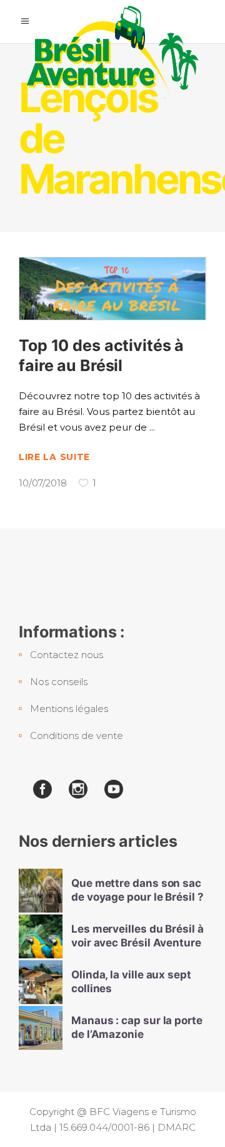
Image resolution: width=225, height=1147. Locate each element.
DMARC (177, 1127)
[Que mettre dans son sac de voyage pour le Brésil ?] (40, 891)
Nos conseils (59, 682)
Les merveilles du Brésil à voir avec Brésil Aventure (137, 935)
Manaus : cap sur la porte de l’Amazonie (136, 1027)
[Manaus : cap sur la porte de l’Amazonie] (40, 1028)
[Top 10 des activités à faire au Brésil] (112, 288)
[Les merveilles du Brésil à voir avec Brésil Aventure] (40, 936)
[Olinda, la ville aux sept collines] (40, 982)
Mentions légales (69, 709)
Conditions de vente (76, 735)
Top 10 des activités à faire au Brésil (101, 355)
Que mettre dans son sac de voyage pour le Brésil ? (137, 890)
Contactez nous (66, 655)
